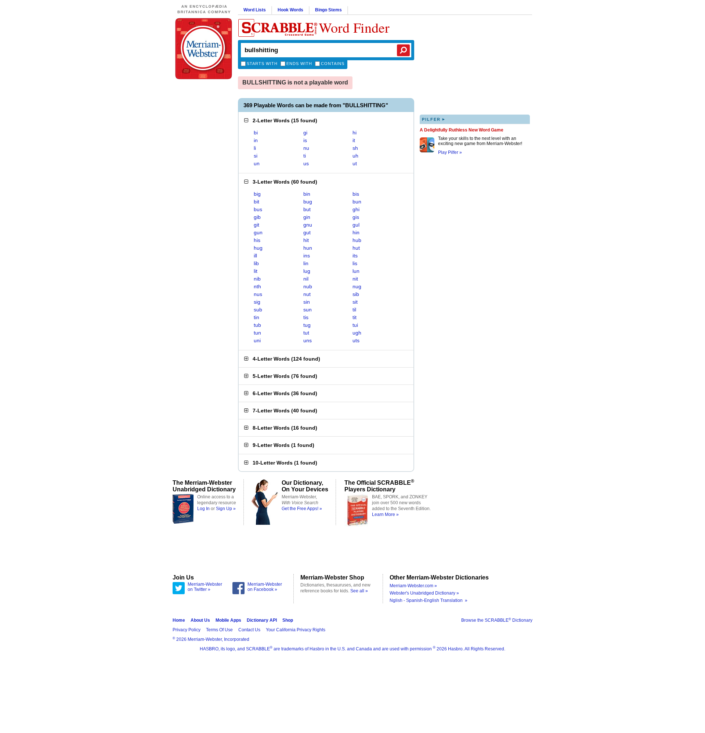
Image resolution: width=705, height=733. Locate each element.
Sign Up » (226, 508)
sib (355, 294)
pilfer (433, 119)
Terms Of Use (219, 629)
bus (258, 209)
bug (307, 202)
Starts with (262, 63)
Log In (203, 508)
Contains (332, 63)
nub (307, 286)
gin (306, 217)
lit (255, 271)
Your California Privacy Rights (295, 629)
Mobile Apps (228, 620)
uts (355, 340)
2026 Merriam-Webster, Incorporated (211, 639)
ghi (355, 209)
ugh (356, 333)
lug (306, 271)
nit (355, 279)
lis (354, 263)
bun (356, 202)
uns (307, 340)
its (355, 256)
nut (307, 294)
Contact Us (249, 629)
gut (307, 232)
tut (306, 333)
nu (306, 148)
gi (305, 133)
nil (305, 279)
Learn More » (385, 514)
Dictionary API (262, 620)
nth (257, 286)
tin (256, 317)
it (353, 140)
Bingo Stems (328, 9)
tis (305, 317)
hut (356, 248)
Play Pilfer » (450, 152)
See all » (359, 590)
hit (306, 240)
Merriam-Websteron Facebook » (264, 587)
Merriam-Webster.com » (413, 585)
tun (257, 333)
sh (355, 148)
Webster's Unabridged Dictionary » (424, 593)
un (257, 163)
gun (258, 232)
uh (355, 156)
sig (257, 302)
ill (255, 256)
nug (356, 286)
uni (257, 340)
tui (355, 325)
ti (304, 156)
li (255, 148)
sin (306, 302)
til (354, 310)
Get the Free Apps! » (302, 508)
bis (355, 194)
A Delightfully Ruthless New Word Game (461, 130)
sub (258, 310)
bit (256, 202)
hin (355, 232)
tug (307, 325)
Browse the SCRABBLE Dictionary (496, 620)
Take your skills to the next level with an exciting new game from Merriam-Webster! (480, 141)
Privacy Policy (186, 629)
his (257, 240)
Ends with (299, 63)
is (305, 140)
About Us (200, 620)
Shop (287, 620)
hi (354, 133)
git (256, 225)
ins (306, 256)
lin (305, 263)
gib (257, 217)
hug (258, 248)
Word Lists (254, 9)
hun (307, 248)
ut (354, 163)
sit (355, 302)
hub (356, 240)
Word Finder (354, 27)
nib (257, 279)
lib (256, 263)
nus (258, 294)
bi (256, 133)
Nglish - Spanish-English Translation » (428, 600)
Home (179, 620)
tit (354, 317)
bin (306, 194)
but (307, 209)
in (256, 140)
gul (355, 225)
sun (307, 310)
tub (257, 325)
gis (355, 217)
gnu (307, 225)
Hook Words (290, 9)
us (306, 163)
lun (355, 271)
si (255, 156)
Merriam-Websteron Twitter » (205, 587)
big (257, 194)
